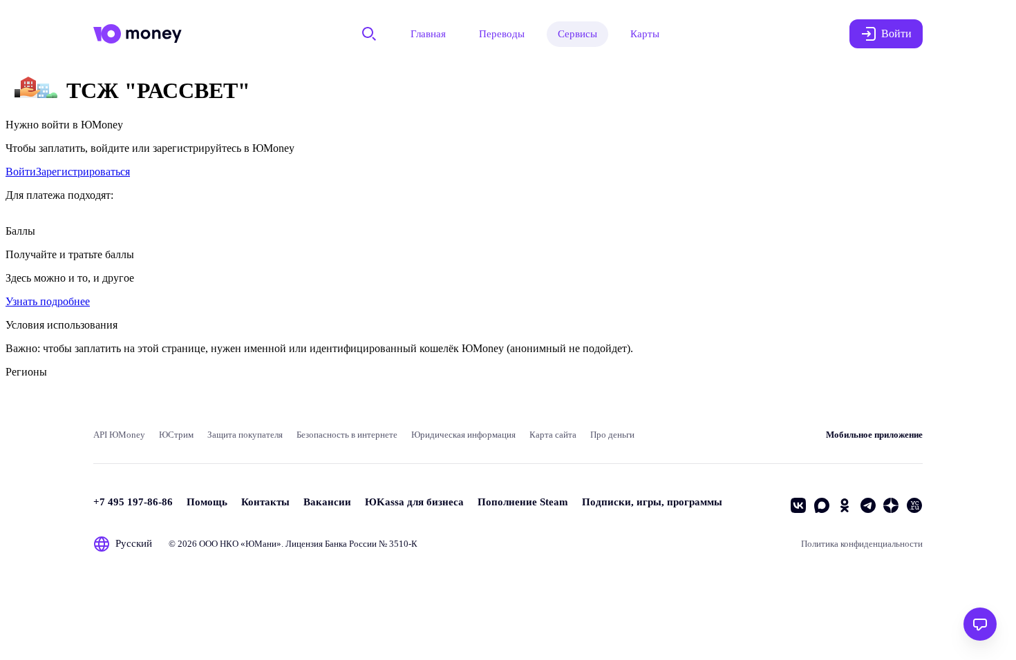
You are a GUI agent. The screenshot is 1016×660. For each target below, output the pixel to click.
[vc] (914, 505)
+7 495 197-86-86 (133, 501)
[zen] (891, 505)
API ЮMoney (119, 434)
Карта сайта (552, 434)
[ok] (844, 505)
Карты (644, 33)
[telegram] (868, 505)
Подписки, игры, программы (652, 501)
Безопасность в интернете (347, 434)
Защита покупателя (245, 434)
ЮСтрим (176, 434)
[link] (21, 171)
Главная (428, 33)
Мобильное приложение (874, 434)
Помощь (207, 501)
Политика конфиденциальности (862, 543)
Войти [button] (896, 33)
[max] (821, 505)
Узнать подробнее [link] (48, 301)
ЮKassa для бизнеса (414, 501)
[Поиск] (369, 34)
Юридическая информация (463, 434)
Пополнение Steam (523, 501)
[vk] (798, 505)
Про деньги (612, 434)
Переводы (502, 33)
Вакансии (327, 501)
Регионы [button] (26, 372)
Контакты (265, 501)
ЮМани (260, 543)
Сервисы (577, 33)
